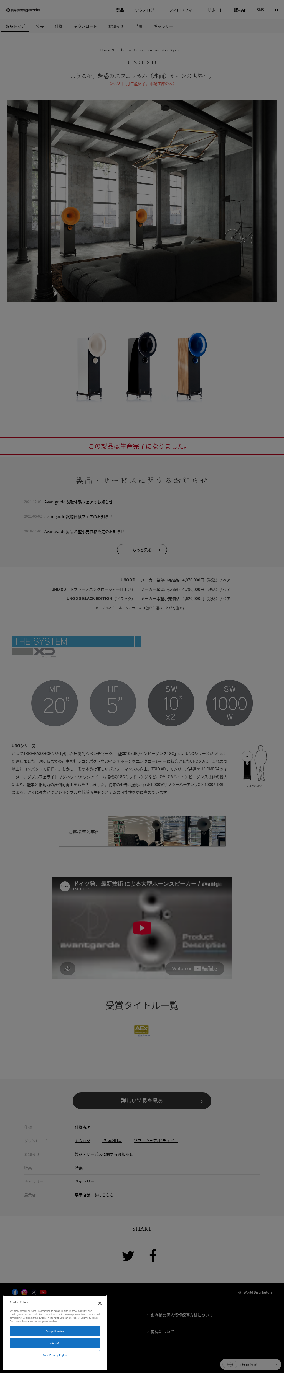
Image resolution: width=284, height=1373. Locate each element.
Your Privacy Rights (55, 1355)
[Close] (100, 1303)
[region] (55, 1332)
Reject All (55, 1343)
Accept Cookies (55, 1331)
